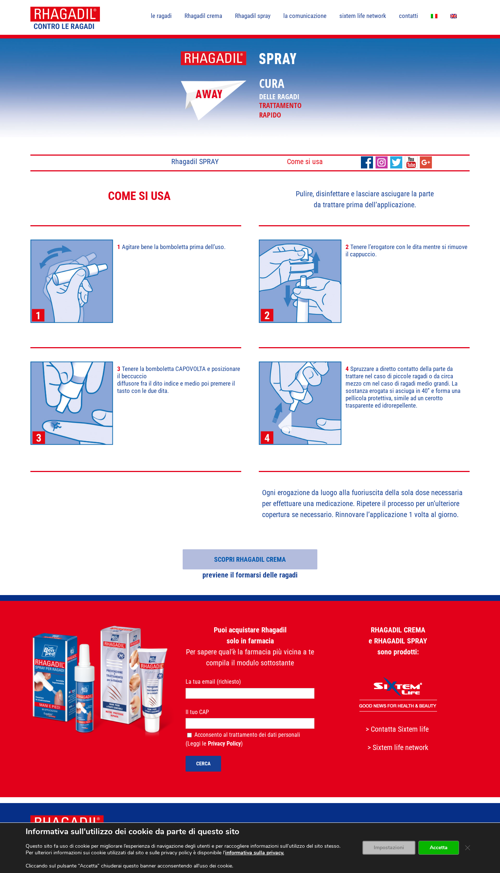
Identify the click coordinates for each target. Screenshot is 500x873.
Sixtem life (413, 729)
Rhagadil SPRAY (195, 161)
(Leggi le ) (215, 743)
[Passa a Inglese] (453, 15)
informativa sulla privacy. (254, 852)
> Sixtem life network (397, 747)
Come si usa (305, 161)
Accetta (439, 847)
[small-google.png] (425, 159)
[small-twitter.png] (396, 159)
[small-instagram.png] (381, 159)
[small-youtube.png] (411, 159)
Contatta (383, 729)
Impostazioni (389, 847)
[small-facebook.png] (367, 159)
